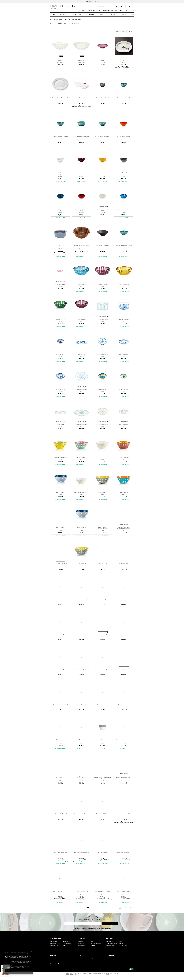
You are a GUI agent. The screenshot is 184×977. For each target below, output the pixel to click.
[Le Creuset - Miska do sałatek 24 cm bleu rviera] (123, 232)
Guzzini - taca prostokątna (102, 319)
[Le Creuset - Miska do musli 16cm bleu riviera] (102, 123)
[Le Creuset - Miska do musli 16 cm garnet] (81, 160)
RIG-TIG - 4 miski (60, 245)
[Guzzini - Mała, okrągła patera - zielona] (81, 839)
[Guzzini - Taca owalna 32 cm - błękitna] (102, 878)
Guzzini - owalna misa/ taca (81, 704)
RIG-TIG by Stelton (60, 248)
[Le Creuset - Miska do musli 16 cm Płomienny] (123, 123)
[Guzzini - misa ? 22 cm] (60, 341)
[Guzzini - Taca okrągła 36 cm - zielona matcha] (123, 956)
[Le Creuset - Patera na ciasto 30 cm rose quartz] (102, 46)
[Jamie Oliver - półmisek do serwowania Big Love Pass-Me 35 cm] (81, 763)
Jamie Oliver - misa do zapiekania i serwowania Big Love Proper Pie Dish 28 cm (123, 777)
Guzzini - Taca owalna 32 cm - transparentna (81, 740)
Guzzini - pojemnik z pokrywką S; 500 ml (124, 599)
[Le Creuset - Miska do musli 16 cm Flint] (123, 160)
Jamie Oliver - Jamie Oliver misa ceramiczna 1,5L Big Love (102, 814)
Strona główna (58, 19)
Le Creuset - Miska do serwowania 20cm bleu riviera (81, 137)
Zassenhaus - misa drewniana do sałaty (81, 245)
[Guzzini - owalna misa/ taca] (81, 692)
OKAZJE (121, 10)
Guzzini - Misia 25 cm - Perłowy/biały (102, 456)
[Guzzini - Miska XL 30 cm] (81, 271)
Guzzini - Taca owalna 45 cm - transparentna (81, 931)
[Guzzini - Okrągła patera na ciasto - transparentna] (81, 878)
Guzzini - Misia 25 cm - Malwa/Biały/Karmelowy (124, 456)
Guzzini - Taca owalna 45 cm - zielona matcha (102, 931)
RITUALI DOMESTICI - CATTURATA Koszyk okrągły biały (60, 59)
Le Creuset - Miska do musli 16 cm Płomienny (123, 137)
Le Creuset (102, 62)
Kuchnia (52, 14)
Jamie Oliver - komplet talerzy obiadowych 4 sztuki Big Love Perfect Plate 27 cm (102, 777)
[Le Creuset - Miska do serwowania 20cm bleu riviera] (81, 123)
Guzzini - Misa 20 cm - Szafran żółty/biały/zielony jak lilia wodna (123, 528)
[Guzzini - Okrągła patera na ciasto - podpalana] (60, 839)
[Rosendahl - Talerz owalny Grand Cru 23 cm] (123, 46)
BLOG (132, 10)
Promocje (124, 14)
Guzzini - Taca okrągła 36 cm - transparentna (103, 969)
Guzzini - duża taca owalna (81, 389)
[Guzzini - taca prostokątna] (123, 306)
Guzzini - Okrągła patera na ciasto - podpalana (60, 853)
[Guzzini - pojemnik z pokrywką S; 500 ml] (123, 587)
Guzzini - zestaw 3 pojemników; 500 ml (102, 599)
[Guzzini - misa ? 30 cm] (60, 376)
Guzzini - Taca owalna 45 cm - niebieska (60, 930)
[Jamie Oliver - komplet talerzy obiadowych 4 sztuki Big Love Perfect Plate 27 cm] (102, 763)
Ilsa (102, 248)
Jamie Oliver (60, 780)
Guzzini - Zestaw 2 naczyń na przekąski (60, 599)
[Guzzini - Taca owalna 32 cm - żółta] (123, 878)
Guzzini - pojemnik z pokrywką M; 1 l (102, 634)
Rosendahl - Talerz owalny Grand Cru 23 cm (124, 59)
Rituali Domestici (60, 62)
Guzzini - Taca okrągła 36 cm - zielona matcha (123, 969)
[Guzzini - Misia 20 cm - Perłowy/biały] (81, 479)
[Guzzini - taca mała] (81, 341)
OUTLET (127, 10)
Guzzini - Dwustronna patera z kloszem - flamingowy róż (60, 740)
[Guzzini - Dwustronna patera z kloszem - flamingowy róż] (60, 727)
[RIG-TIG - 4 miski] (60, 232)
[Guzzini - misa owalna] (123, 341)
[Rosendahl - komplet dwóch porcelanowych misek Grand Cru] (81, 85)
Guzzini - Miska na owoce (60, 284)
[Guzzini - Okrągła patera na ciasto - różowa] (123, 801)
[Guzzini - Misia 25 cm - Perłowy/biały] (102, 443)
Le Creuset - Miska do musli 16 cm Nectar (102, 172)
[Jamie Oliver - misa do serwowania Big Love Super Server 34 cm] (60, 763)
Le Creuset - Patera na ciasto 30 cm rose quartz (102, 59)
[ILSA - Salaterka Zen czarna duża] (102, 232)
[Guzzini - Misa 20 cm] (81, 514)
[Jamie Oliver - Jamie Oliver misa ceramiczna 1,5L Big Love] (102, 801)
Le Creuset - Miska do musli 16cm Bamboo (102, 209)
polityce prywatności (9, 958)
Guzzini (60, 286)
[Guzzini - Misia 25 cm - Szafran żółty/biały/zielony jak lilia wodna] (60, 443)
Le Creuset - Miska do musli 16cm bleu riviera (102, 137)
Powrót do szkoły (82, 10)
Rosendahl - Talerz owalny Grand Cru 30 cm (60, 98)
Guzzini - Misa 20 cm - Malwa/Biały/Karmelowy (102, 528)
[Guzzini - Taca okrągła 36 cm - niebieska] (81, 956)
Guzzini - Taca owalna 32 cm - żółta (124, 891)
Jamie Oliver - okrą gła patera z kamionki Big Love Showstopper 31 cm (60, 814)
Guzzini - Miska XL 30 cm (81, 284)
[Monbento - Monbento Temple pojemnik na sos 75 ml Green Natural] (102, 727)
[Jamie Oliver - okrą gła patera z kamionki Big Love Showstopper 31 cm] (60, 801)
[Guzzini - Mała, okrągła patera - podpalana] (123, 839)
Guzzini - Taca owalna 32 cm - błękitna (102, 891)
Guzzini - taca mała (81, 354)
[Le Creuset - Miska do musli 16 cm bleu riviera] (60, 123)
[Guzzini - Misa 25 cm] (60, 479)
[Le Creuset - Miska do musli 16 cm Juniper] (81, 801)
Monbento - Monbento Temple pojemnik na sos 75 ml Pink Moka (124, 740)
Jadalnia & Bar (63, 14)
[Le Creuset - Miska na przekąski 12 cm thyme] (102, 85)
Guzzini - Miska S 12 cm (60, 319)
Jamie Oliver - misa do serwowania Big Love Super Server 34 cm (60, 776)
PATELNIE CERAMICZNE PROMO (110, 10)
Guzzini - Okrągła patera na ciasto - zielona (60, 892)
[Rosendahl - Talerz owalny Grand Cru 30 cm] (60, 85)
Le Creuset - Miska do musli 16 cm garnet (81, 172)
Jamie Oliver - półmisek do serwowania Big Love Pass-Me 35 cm (81, 776)
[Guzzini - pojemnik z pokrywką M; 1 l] (81, 657)
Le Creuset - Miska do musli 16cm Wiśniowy (81, 209)
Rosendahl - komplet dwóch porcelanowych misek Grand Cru (81, 98)
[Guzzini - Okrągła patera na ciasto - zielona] (60, 878)
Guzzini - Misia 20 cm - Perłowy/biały (81, 492)
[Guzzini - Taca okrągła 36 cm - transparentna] (102, 956)
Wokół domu (112, 14)
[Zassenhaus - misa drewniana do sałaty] (81, 232)
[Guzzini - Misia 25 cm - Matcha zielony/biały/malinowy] (81, 443)
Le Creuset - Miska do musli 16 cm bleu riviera (60, 137)
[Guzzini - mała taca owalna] (102, 341)
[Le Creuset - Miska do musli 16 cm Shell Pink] (60, 160)
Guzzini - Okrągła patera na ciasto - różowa (124, 814)
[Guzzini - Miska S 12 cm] (60, 306)
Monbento (102, 743)
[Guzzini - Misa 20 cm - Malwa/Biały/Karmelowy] (102, 514)
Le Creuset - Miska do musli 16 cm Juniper (81, 813)
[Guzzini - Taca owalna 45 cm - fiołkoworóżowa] (123, 917)
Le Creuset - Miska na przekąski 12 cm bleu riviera (123, 98)
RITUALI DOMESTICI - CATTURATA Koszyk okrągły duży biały (81, 59)
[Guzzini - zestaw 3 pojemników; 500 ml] (102, 587)
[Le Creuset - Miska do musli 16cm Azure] (123, 196)
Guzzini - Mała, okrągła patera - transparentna (102, 853)
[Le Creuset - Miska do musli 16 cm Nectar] (102, 160)
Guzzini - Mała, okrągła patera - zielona (81, 852)
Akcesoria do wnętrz (78, 14)
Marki (132, 14)
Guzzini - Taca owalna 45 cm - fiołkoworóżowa (124, 931)
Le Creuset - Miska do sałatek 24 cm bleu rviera (124, 246)
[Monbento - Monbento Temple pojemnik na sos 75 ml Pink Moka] (123, 727)
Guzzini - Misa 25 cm (60, 492)
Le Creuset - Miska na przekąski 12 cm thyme (102, 98)
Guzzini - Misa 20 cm (81, 527)
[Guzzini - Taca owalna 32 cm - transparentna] (81, 727)
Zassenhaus (81, 248)
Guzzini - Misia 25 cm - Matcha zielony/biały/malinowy (81, 456)
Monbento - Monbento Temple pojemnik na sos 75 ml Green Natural (102, 740)
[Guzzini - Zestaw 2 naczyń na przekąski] (60, 587)
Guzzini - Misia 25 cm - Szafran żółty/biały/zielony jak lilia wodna (60, 456)
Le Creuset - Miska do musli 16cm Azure (124, 209)
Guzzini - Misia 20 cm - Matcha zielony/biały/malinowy (60, 564)
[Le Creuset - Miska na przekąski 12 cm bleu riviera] (123, 85)
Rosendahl (124, 62)
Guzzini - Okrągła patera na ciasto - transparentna (81, 892)
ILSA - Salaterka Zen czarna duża (102, 245)
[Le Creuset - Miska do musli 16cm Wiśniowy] (81, 196)
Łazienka (91, 14)
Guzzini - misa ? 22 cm (60, 354)
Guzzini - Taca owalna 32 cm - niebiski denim (60, 969)
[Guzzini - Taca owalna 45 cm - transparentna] (81, 917)
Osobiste (101, 14)
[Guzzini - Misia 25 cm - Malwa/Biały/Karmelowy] (123, 443)
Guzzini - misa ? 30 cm (60, 389)
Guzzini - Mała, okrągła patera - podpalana (123, 853)
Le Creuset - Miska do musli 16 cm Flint (123, 172)
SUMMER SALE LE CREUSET (94, 10)
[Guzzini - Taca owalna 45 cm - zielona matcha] (102, 917)
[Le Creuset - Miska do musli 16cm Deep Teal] (60, 196)
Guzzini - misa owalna (123, 354)
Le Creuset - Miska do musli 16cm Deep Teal (60, 209)
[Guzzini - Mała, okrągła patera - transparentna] (102, 839)
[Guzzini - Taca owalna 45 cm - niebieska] (60, 917)
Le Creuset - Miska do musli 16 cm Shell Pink (60, 173)
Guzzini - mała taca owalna (102, 354)
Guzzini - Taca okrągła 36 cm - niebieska (81, 969)
